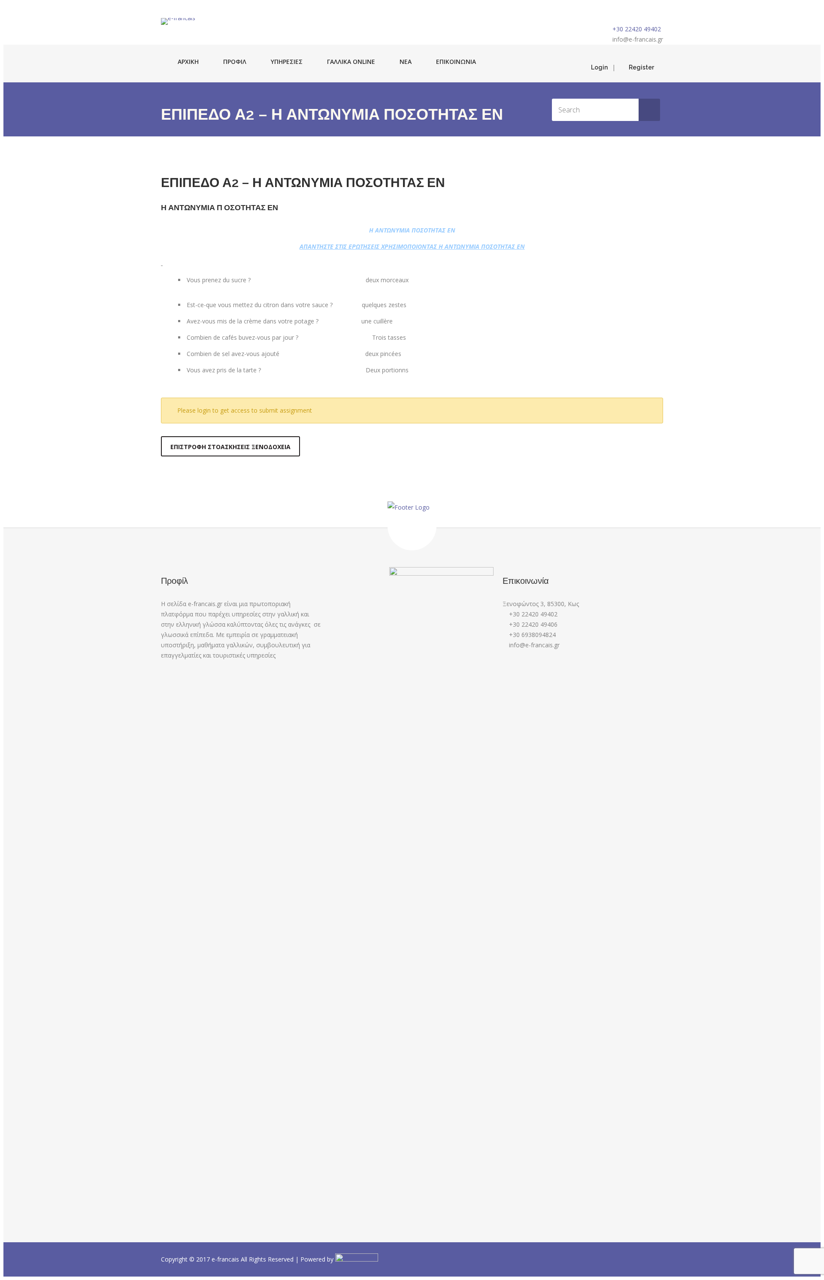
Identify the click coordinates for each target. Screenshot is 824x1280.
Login (599, 67)
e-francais (226, 1259)
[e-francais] (178, 21)
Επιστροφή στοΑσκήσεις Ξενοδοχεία (230, 447)
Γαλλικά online (351, 61)
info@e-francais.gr (637, 39)
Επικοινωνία (456, 61)
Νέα (406, 61)
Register (641, 67)
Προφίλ (234, 61)
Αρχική (188, 61)
